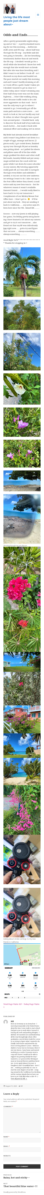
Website (7, 1156)
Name (6, 1137)
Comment (8, 1106)
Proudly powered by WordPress (14, 1192)
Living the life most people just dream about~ (16, 20)
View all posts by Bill (18, 1079)
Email (6, 1146)
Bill (22, 1086)
